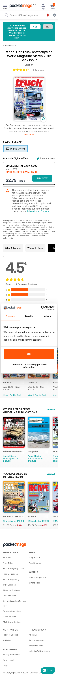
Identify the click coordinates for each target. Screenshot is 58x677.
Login (5, 665)
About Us (33, 635)
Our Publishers (9, 585)
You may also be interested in (15, 473)
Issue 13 (32, 382)
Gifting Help (34, 583)
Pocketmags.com (37, 640)
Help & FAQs (34, 557)
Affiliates (7, 640)
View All (51, 409)
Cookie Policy (9, 616)
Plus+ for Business (11, 590)
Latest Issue (10, 45)
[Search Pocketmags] (6, 16)
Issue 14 (7, 382)
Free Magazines (10, 574)
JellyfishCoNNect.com (39, 651)
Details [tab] (29, 316)
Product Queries (10, 635)
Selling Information (11, 654)
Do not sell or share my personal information (29, 365)
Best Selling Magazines (13, 568)
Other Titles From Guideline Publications (20, 409)
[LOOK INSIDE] (29, 120)
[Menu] (5, 6)
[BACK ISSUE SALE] (14, 377)
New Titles (8, 563)
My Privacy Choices (12, 622)
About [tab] (47, 316)
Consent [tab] (10, 316)
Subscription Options (38, 211)
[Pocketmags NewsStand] (20, 6)
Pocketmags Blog (11, 579)
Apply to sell (8, 660)
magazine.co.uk (36, 646)
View (5, 395)
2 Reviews (38, 70)
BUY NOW (42, 178)
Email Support (35, 563)
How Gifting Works (37, 577)
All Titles (7, 557)
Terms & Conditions (12, 611)
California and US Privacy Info (14, 603)
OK (29, 354)
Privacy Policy (9, 596)
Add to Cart (15, 395)
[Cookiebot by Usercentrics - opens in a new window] (41, 308)
